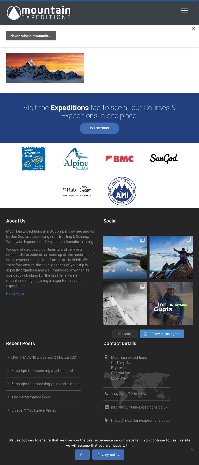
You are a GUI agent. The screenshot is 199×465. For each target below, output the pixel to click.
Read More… (16, 293)
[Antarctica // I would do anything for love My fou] (125, 303)
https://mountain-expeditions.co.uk (140, 420)
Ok (82, 455)
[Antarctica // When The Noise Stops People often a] (171, 257)
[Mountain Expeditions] (38, 12)
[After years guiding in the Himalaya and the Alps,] (171, 303)
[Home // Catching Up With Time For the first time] (125, 257)
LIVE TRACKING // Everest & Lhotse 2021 (44, 357)
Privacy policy (108, 455)
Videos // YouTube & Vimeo (33, 410)
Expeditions (99, 128)
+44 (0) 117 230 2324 (128, 394)
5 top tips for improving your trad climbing (46, 384)
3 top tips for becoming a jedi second (42, 371)
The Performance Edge (30, 397)
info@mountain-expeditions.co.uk (139, 407)
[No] (192, 449)
